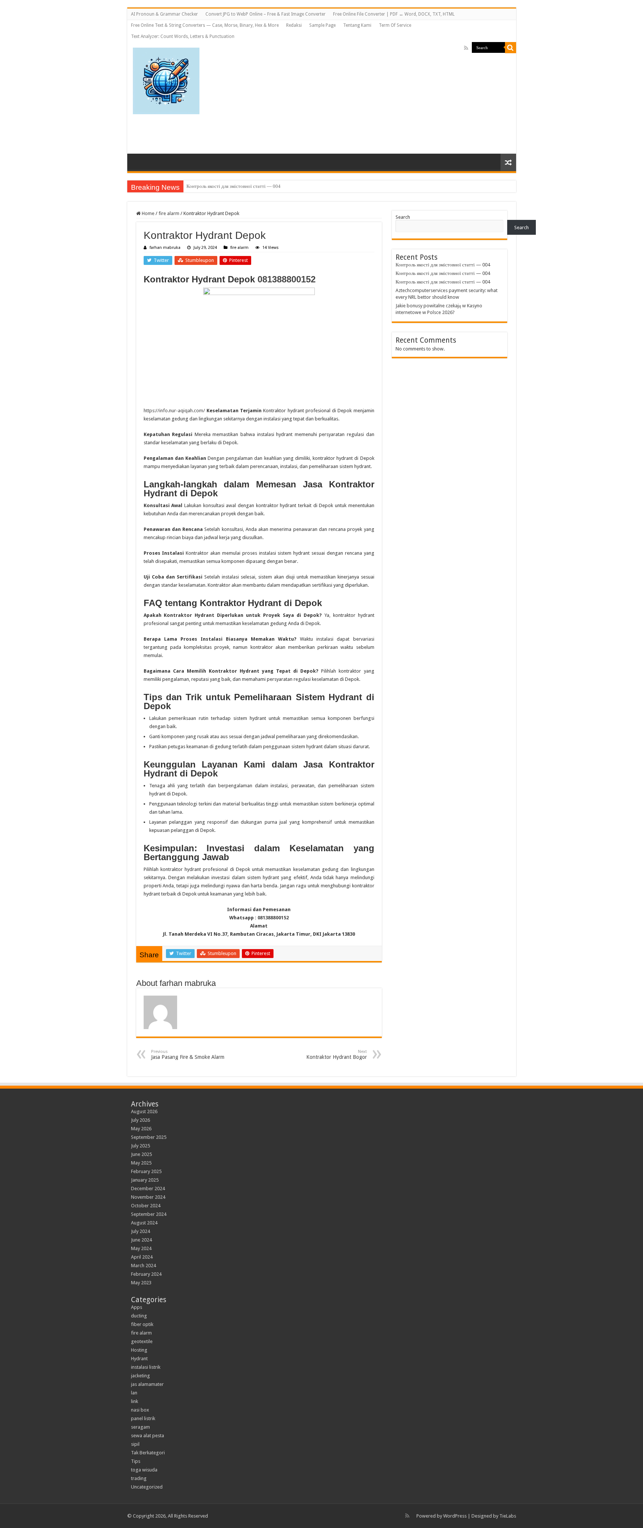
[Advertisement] (400, 94)
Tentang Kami (357, 25)
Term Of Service (395, 25)
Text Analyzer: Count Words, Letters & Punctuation (182, 36)
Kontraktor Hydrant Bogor (336, 1054)
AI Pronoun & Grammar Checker (164, 14)
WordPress (455, 1516)
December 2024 (148, 1188)
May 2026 (141, 1128)
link (134, 1401)
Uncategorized (147, 1487)
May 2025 (141, 1163)
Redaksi (294, 25)
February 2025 (146, 1171)
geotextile (142, 1341)
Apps (136, 1307)
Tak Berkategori (148, 1452)
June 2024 (141, 1240)
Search (403, 217)
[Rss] (466, 48)
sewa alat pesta (147, 1435)
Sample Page (322, 25)
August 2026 (144, 1111)
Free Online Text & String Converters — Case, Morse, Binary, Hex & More (205, 25)
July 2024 (140, 1231)
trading (139, 1478)
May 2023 (141, 1282)
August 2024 (144, 1223)
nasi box (140, 1410)
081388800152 (286, 279)
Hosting (139, 1350)
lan (134, 1393)
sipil (135, 1444)
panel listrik (143, 1418)
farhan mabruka (165, 247)
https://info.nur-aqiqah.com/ (174, 410)
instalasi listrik (145, 1367)
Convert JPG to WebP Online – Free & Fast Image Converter (265, 14)
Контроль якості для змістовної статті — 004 (233, 186)
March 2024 (143, 1265)
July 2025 (140, 1146)
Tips (135, 1461)
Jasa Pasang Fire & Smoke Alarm (188, 1054)
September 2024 (148, 1214)
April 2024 (142, 1257)
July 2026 (140, 1120)
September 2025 (148, 1137)
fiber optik (142, 1324)
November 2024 (148, 1197)
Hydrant (139, 1358)
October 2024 (145, 1205)
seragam (140, 1427)
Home (147, 213)
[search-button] (510, 47)
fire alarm (169, 213)
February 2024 (146, 1274)
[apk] (166, 80)
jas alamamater (147, 1384)
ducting (139, 1316)
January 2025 (145, 1180)
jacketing (140, 1375)
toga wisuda (144, 1470)
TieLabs (507, 1516)
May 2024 (141, 1248)
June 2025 (141, 1154)
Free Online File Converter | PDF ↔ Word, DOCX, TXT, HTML (394, 14)
